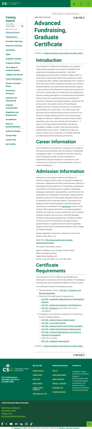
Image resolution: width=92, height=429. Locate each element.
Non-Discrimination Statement (13, 416)
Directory (36, 379)
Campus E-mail (38, 371)
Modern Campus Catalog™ (69, 428)
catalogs (17, 428)
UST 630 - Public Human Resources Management (61, 329)
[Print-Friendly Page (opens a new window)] (81, 18)
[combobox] (70, 14)
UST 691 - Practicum (50, 308)
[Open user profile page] (74, 3)
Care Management (59, 375)
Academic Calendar (13, 59)
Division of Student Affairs (13, 84)
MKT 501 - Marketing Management (55, 341)
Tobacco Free (6, 413)
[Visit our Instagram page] (26, 424)
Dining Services (58, 379)
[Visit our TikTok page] (31, 424)
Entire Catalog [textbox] (9, 24)
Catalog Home (11, 37)
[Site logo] (11, 3)
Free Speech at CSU (40, 394)
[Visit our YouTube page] (11, 424)
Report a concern (59, 383)
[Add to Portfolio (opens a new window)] (77, 18)
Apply (8, 54)
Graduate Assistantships (12, 106)
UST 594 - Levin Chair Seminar (54, 323)
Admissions (10, 50)
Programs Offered (13, 63)
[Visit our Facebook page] (2, 424)
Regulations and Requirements (12, 113)
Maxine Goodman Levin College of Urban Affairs (63, 53)
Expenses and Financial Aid (11, 99)
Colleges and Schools (14, 75)
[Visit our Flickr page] (16, 424)
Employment (37, 383)
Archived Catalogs (13, 131)
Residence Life (57, 388)
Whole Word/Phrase (13, 29)
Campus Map (11, 135)
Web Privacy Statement (10, 408)
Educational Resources (10, 92)
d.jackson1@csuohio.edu (80, 390)
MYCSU (54, 371)
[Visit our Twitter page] (6, 424)
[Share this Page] (79, 18)
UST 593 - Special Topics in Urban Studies (58, 320)
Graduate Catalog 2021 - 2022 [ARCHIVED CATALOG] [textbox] (65, 13)
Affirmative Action (8, 411)
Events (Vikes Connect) (38, 388)
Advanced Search (13, 32)
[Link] (89, 424)
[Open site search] (81, 3)
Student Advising (59, 392)
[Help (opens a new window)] (84, 18)
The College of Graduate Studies (13, 68)
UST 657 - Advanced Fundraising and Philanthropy (61, 305)
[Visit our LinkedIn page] (21, 424)
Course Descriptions (14, 79)
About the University (14, 46)
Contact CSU (11, 140)
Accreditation (11, 119)
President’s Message (14, 41)
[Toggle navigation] (88, 3)
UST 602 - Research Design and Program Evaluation (62, 326)
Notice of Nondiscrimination (13, 125)
